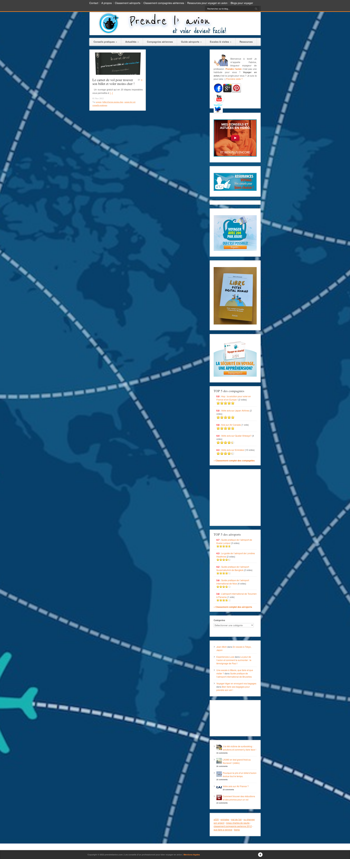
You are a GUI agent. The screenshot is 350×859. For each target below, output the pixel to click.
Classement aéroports (127, 3)
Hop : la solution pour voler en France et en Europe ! (233, 398)
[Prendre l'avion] (175, 34)
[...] (111, 92)
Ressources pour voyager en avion (207, 3)
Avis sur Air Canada (231, 424)
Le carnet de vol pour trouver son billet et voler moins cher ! (113, 81)
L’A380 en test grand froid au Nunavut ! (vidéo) (237, 761)
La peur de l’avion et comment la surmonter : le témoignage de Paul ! (233, 660)
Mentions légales (192, 854)
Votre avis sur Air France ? (236, 786)
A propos (106, 3)
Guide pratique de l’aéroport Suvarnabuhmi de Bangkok (232, 568)
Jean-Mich (221, 646)
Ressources (246, 41)
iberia (237, 829)
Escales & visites (220, 41)
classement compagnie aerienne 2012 (233, 826)
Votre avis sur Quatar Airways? (236, 435)
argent (98, 102)
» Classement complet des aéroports (233, 607)
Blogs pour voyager (242, 3)
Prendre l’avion (233, 69)
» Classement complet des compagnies (234, 460)
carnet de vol (129, 102)
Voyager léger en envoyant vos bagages (236, 683)
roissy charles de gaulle (238, 822)
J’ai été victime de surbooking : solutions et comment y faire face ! (239, 748)
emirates (225, 819)
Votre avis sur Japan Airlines (235, 410)
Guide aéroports (191, 41)
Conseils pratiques (105, 41)
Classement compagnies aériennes (163, 3)
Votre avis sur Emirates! (232, 449)
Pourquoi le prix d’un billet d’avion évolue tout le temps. (239, 774)
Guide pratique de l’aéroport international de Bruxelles (234, 675)
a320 (216, 819)
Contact (93, 3)
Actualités (132, 41)
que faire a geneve (223, 829)
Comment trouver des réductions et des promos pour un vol (239, 798)
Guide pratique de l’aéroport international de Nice (232, 582)
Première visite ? (234, 78)
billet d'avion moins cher (112, 102)
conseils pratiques (99, 105)
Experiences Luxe (225, 656)
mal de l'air (236, 819)
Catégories (219, 620)
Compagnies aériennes (160, 41)
